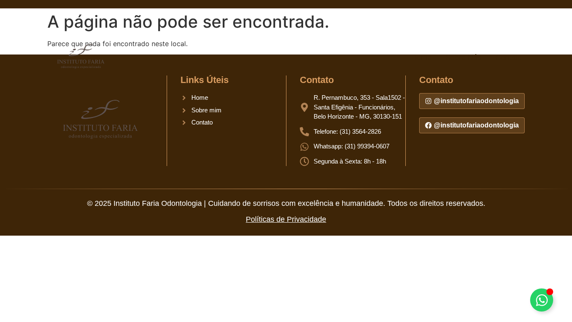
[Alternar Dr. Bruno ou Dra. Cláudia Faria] (541, 300)
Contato (508, 57)
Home (421, 57)
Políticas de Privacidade (286, 219)
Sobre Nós (463, 57)
